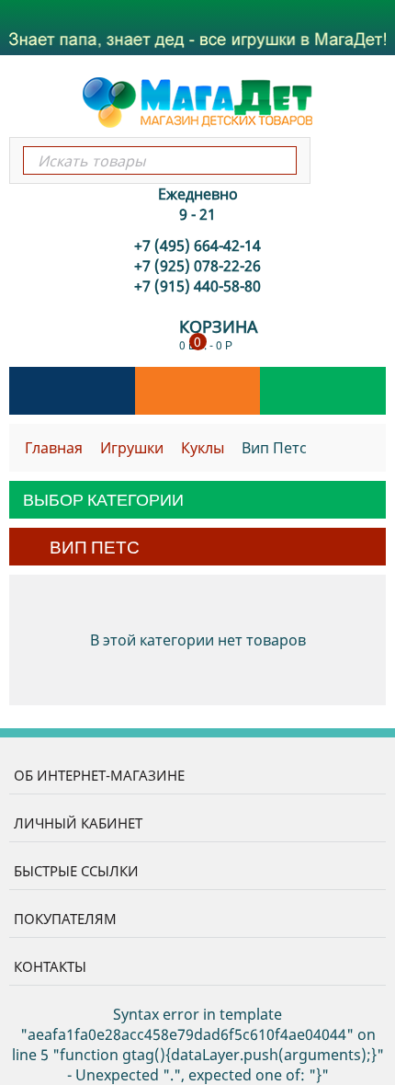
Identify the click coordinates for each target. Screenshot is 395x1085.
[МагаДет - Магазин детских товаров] (197, 101)
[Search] (281, 160)
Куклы (202, 448)
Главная (54, 448)
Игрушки (132, 448)
